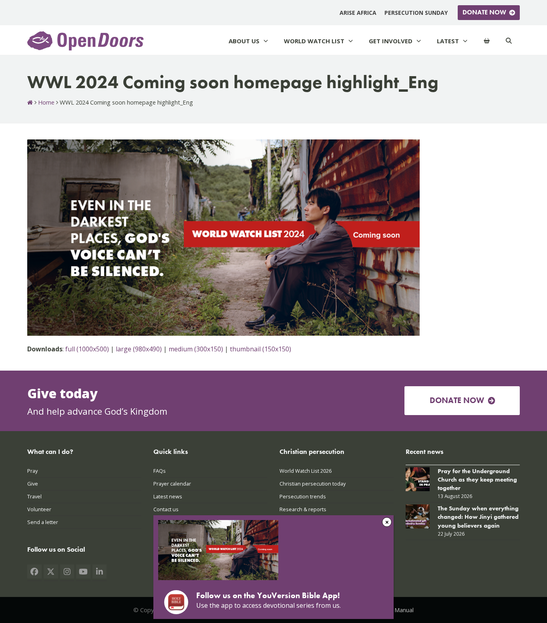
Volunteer (39, 509)
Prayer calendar (172, 483)
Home (46, 102)
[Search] (509, 41)
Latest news (167, 496)
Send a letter (42, 522)
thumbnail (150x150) (260, 349)
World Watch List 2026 (306, 470)
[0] (487, 41)
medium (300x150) (196, 349)
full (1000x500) (87, 349)
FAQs (159, 470)
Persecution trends (303, 496)
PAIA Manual (397, 610)
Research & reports (303, 509)
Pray (32, 470)
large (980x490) (139, 349)
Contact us (166, 509)
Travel (34, 496)
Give (32, 483)
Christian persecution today (313, 483)
